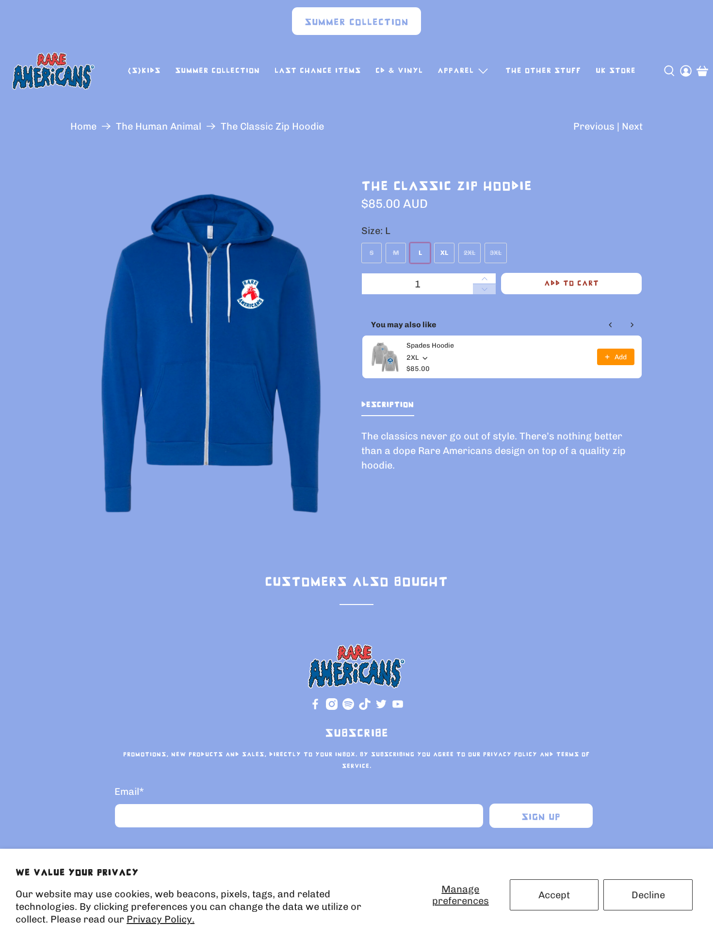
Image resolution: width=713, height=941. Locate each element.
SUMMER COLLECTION (217, 70)
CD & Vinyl (399, 70)
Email (129, 791)
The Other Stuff (543, 70)
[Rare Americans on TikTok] (365, 708)
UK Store (616, 70)
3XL (496, 252)
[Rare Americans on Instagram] (332, 708)
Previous (594, 126)
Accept (554, 895)
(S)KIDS (144, 70)
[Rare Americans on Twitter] (381, 708)
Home (83, 126)
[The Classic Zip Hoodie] (211, 353)
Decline (648, 895)
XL (444, 252)
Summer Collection (356, 22)
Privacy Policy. (160, 919)
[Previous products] (610, 325)
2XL (469, 252)
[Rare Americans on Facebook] (315, 708)
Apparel (456, 70)
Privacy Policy (510, 754)
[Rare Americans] (53, 71)
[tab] (387, 407)
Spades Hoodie (430, 345)
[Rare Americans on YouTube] (398, 708)
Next (632, 126)
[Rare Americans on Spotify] (348, 708)
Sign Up (541, 817)
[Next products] (632, 325)
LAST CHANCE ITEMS (318, 70)
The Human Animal (158, 126)
